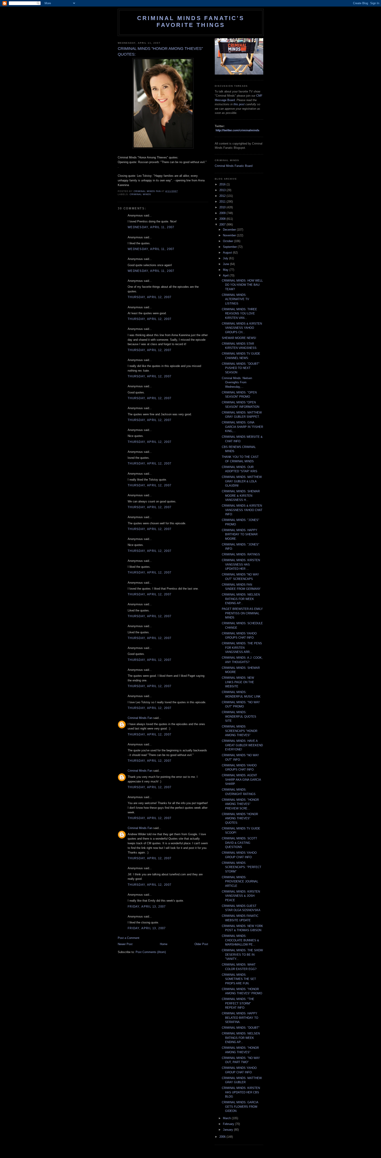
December (230, 229)
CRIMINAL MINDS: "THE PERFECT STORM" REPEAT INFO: (238, 1003)
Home (163, 944)
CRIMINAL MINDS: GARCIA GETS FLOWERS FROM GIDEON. (240, 1107)
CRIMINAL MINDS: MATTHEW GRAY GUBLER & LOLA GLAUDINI (242, 481)
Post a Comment (128, 938)
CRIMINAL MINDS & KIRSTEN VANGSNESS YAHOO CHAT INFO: (242, 510)
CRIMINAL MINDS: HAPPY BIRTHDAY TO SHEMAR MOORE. (240, 534)
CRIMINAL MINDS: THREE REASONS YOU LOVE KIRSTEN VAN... (239, 314)
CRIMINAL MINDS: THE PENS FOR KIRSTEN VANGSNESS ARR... (242, 648)
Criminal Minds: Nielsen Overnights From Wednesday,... (237, 382)
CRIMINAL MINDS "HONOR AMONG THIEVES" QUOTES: (240, 818)
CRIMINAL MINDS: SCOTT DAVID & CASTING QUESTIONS (239, 843)
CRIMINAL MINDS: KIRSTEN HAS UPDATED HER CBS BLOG (241, 1092)
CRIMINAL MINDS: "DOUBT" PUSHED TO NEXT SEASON (241, 368)
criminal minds (140, 194)
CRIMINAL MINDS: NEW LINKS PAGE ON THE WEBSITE (238, 682)
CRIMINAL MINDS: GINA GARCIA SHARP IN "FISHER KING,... (242, 427)
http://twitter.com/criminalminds (237, 130)
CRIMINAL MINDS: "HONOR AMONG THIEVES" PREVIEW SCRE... (240, 804)
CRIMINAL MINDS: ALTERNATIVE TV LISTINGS (235, 299)
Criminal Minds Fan (140, 718)
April (226, 275)
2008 (222, 218)
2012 (222, 195)
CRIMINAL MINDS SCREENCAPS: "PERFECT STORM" (241, 867)
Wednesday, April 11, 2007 (151, 227)
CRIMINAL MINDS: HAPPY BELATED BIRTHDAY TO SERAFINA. (240, 1018)
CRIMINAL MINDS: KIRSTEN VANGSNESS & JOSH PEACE (241, 896)
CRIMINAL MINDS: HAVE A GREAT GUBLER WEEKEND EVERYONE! (242, 745)
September (230, 246)
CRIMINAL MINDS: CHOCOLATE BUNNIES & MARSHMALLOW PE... (240, 940)
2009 (222, 213)
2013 (222, 190)
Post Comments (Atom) (151, 952)
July (226, 258)
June (226, 264)
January (228, 1129)
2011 (222, 201)
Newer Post (125, 944)
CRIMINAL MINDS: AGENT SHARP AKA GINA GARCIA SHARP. (241, 780)
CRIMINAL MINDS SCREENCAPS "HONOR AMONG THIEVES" (239, 731)
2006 (222, 1136)
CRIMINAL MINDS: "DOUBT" (241, 1027)
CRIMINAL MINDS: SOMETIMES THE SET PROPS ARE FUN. (239, 979)
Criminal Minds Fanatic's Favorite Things (190, 21)
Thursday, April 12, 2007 (149, 297)
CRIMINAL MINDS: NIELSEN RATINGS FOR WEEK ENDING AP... (241, 599)
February (229, 1124)
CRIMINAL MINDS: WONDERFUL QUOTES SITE (239, 716)
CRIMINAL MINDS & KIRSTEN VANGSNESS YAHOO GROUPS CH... (242, 328)
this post (239, 104)
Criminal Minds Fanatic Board (233, 165)
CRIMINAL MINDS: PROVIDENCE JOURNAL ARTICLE (240, 881)
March (227, 1118)
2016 (222, 184)
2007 (222, 224)
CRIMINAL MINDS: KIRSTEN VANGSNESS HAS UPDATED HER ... (241, 564)
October (228, 241)
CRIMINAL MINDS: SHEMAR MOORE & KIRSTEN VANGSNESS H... (241, 496)
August (228, 252)
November (230, 235)
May (226, 269)
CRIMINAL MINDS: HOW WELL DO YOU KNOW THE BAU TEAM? (242, 285)
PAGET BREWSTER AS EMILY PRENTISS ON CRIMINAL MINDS (242, 613)
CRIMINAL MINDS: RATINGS (241, 554)
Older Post (201, 944)
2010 (222, 207)
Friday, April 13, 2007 (147, 906)
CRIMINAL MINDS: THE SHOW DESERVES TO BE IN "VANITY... (242, 955)
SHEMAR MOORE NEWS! (239, 338)
